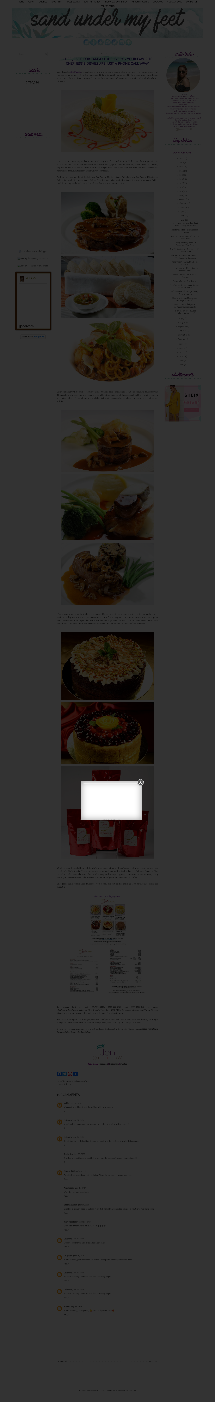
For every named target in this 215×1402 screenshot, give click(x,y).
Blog (118, 819)
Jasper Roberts (112, 819)
